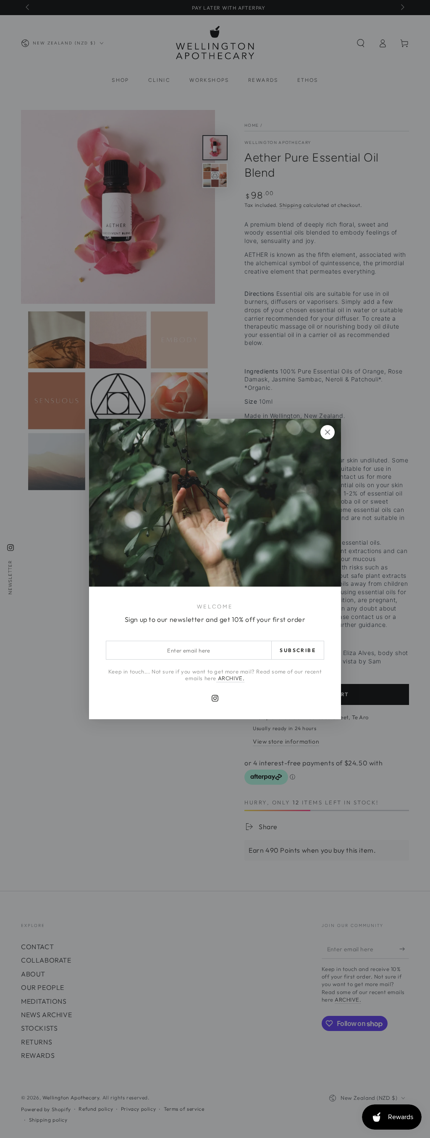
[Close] (327, 432)
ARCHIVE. (230, 678)
